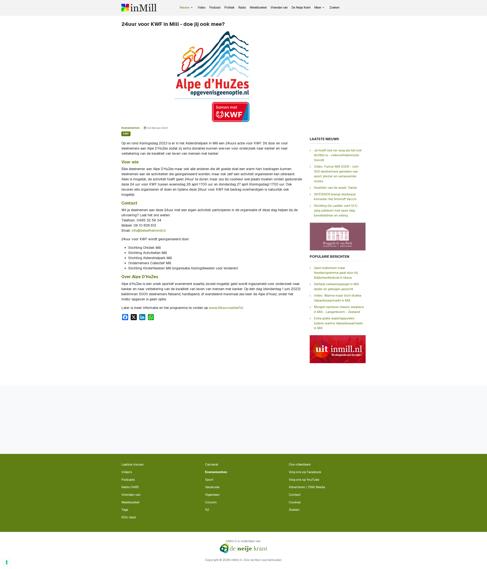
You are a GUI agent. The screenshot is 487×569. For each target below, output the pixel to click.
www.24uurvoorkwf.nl (226, 308)
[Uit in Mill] (338, 349)
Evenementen (130, 128)
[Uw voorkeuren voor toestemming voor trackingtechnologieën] (6, 562)
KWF (126, 133)
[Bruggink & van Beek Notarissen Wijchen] (338, 236)
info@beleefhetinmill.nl (149, 230)
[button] (187, 7)
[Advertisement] (212, 352)
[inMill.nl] (139, 7)
